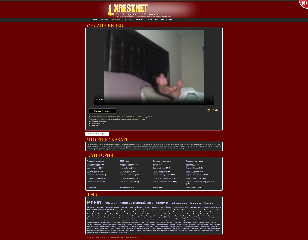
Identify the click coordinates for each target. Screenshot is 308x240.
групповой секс (188, 211)
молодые (90, 211)
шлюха (130, 224)
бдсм (211, 224)
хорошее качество (141, 220)
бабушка (172, 224)
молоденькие (113, 207)
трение (185, 209)
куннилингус (186, 228)
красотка (125, 226)
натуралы (151, 216)
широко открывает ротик (117, 228)
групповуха (137, 216)
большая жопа (114, 216)
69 (147, 222)
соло (145, 213)
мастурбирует (212, 213)
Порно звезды (158, 171)
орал (201, 216)
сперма (128, 119)
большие (190, 207)
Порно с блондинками (162, 175)
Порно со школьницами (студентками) (201, 182)
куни (167, 218)
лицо (195, 218)
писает (96, 232)
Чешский (95, 226)
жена (206, 216)
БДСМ (122, 161)
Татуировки (124, 187)
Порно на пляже (192, 171)
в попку (196, 213)
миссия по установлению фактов (98, 230)
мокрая (95, 213)
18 (131, 226)
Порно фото (116, 19)
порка (190, 218)
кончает (179, 226)
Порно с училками (94, 182)
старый (172, 226)
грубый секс (104, 232)
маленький (191, 220)
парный (130, 220)
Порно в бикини (192, 168)
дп (119, 222)
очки (119, 226)
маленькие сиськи (211, 209)
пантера (103, 220)
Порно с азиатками (127, 175)
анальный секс (148, 230)
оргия (130, 218)
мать (162, 218)
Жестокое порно (126, 164)
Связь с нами (135, 237)
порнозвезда (178, 207)
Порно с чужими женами (163, 182)
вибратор (192, 224)
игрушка (111, 119)
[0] (97, 134)
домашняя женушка (214, 228)
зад (116, 220)
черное (89, 216)
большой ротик (154, 222)
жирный (154, 224)
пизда (219, 207)
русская (214, 220)
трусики (102, 213)
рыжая (150, 220)
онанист (213, 222)
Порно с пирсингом (194, 178)
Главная (94, 19)
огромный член (132, 228)
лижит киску (201, 220)
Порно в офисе (93, 171)
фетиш (161, 213)
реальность (148, 211)
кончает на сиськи (126, 216)
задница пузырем (175, 218)
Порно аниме (191, 187)
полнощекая (123, 220)
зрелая (190, 213)
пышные (90, 232)
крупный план (138, 211)
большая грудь (121, 213)
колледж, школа (163, 224)
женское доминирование (191, 226)
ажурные (196, 222)
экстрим (89, 224)
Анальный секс (93, 161)
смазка (105, 224)
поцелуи (203, 213)
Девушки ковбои (106, 222)
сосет (208, 220)
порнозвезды (187, 222)
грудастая (139, 209)
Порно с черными (127, 182)
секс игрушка (205, 226)
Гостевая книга (152, 19)
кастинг (197, 230)
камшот (111, 202)
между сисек (122, 224)
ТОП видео (104, 19)
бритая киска (138, 224)
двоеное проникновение (169, 230)
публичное (155, 218)
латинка (139, 213)
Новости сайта (166, 19)
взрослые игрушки (202, 224)
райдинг (198, 207)
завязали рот (182, 220)
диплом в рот (114, 232)
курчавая (150, 226)
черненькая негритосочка (178, 213)
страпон (136, 226)
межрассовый (216, 211)
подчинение (97, 224)
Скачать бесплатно (102, 111)
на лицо (155, 207)
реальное (96, 220)
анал (147, 207)
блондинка (196, 203)
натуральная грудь (100, 211)
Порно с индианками (95, 178)
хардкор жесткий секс (137, 202)
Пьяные (90, 187)
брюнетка (162, 202)
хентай (95, 228)
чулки (113, 213)
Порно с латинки (126, 178)
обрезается (176, 228)
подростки (131, 213)
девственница (126, 222)
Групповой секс (192, 161)
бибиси (215, 218)
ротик (115, 222)
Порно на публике (94, 175)
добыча (171, 216)
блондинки (195, 228)
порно (175, 220)
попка (125, 207)
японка (89, 220)
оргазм (165, 209)
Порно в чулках (126, 171)
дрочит (171, 209)
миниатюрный (103, 216)
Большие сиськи (160, 161)
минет (95, 202)
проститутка (124, 232)
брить (167, 213)
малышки (123, 218)
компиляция (136, 222)
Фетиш (156, 187)
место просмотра (166, 222)
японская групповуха (117, 230)
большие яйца (152, 213)
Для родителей (114, 237)
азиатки (196, 211)
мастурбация (136, 207)
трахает (158, 209)
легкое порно (183, 230)
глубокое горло (149, 209)
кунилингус (109, 209)
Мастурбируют (93, 168)
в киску (217, 230)
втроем (178, 222)
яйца (207, 222)
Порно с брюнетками (194, 175)
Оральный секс (159, 168)
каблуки (110, 220)
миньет (191, 230)
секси (116, 218)
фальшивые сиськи (205, 218)
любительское (179, 203)
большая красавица (93, 222)
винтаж (147, 228)
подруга (165, 216)
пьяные (124, 209)
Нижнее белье (125, 168)
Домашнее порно (94, 164)
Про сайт (106, 237)
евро (143, 222)
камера (135, 119)
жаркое (148, 218)
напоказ (142, 226)
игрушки (156, 211)
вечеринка (112, 224)
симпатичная (164, 226)
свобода (142, 119)
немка (202, 222)
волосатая (157, 220)
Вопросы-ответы (125, 237)
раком (157, 226)
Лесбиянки (190, 164)
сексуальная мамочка (95, 209)
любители (214, 226)
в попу (186, 216)
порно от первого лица (197, 209)
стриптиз (136, 218)
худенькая (177, 211)
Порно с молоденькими (162, 178)
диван (95, 216)
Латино (113, 226)
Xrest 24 (98, 237)
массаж (89, 228)
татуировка (128, 211)
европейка (179, 216)
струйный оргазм (207, 230)
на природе (194, 216)
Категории (139, 19)
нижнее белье (205, 211)
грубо (185, 218)
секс (96, 119)
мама (108, 213)
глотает (101, 218)
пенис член (164, 211)
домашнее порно (209, 207)
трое (171, 211)
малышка (132, 209)
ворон (179, 224)
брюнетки (203, 228)
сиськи (100, 207)
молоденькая (167, 220)
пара (144, 216)
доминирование (104, 226)
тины (95, 218)
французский (104, 228)
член (142, 218)
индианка (168, 228)
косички (161, 228)
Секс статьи (128, 19)
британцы (157, 230)
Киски (155, 164)
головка (154, 228)
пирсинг (158, 216)
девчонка (147, 224)
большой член (112, 211)
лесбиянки (103, 119)
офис (133, 230)
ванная (139, 230)
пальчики (117, 209)
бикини (185, 224)
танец (128, 230)
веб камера (119, 119)
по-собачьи (166, 207)
